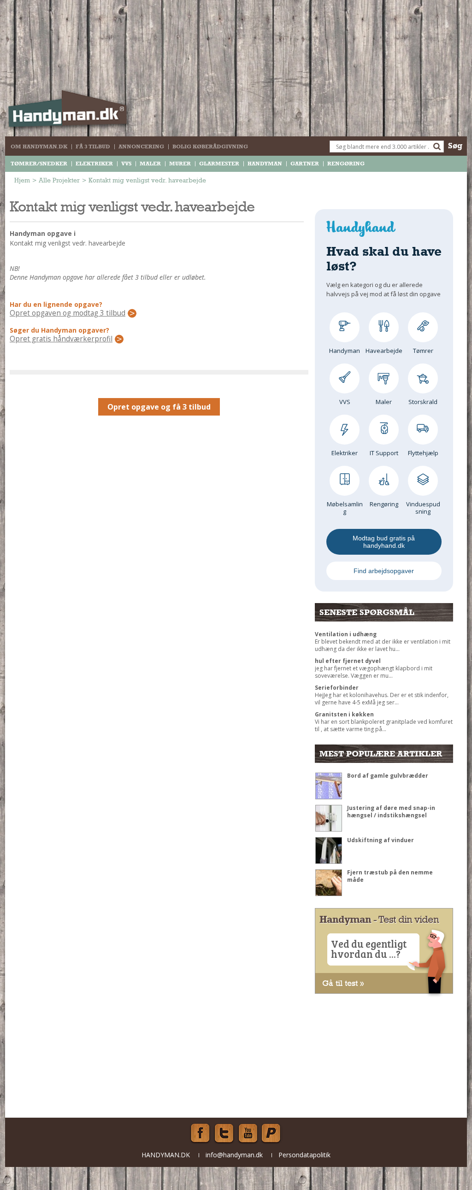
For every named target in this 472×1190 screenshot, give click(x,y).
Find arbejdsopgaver (384, 570)
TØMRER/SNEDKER (39, 163)
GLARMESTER (219, 163)
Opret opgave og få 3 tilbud (159, 407)
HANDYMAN (265, 163)
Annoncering (141, 146)
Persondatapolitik (304, 1154)
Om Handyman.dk (39, 146)
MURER (180, 163)
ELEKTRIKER (94, 163)
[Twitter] (224, 1133)
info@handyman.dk (234, 1154)
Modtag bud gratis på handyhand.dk (384, 541)
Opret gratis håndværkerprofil (61, 339)
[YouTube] (248, 1133)
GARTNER (304, 163)
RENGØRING (346, 163)
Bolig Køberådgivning (210, 146)
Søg (455, 145)
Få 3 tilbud (93, 146)
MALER (150, 163)
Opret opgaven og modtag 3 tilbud (67, 313)
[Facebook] (200, 1133)
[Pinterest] (272, 1133)
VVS (126, 163)
